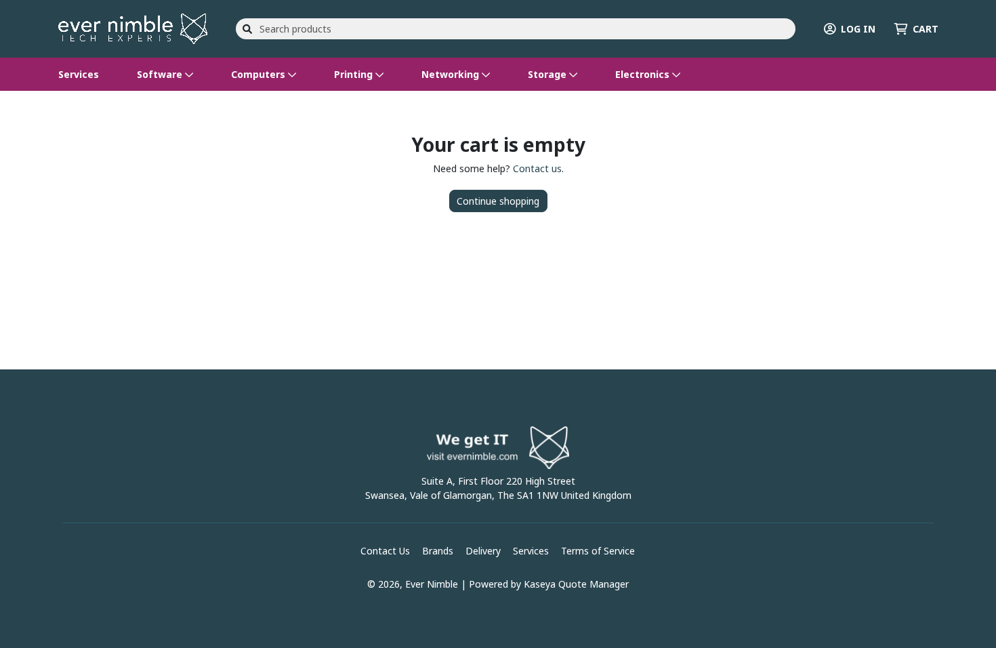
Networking (451, 74)
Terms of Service (598, 550)
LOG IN (858, 28)
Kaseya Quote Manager (576, 584)
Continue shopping (498, 201)
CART (925, 28)
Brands (437, 550)
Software (161, 74)
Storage (548, 74)
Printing (354, 74)
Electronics (643, 74)
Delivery (483, 550)
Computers (259, 74)
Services (78, 74)
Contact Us (385, 550)
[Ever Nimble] (132, 27)
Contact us (537, 168)
